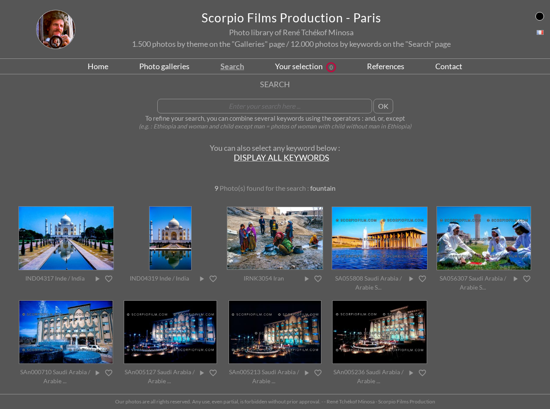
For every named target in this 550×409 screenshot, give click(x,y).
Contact (448, 66)
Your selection (304, 66)
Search (232, 66)
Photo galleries (164, 66)
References (385, 66)
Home (98, 66)
